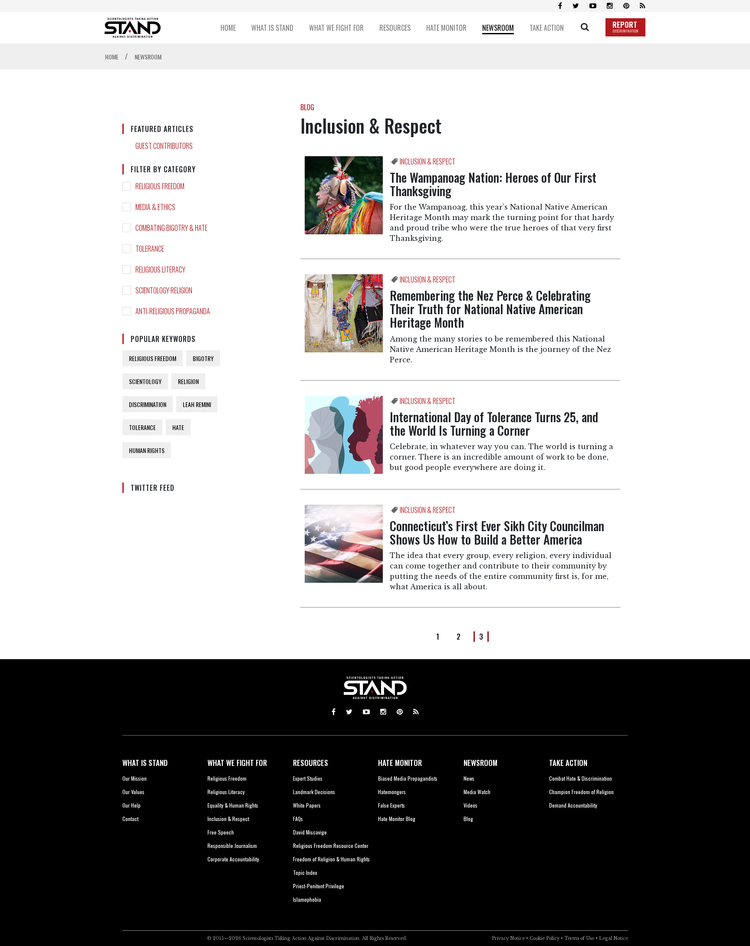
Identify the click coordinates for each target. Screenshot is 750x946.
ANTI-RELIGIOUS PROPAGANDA (172, 311)
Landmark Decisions (314, 791)
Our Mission (134, 778)
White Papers (307, 805)
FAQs (298, 818)
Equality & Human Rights (232, 805)
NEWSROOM (480, 762)
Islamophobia (307, 899)
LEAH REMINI (197, 404)
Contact (130, 818)
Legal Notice (613, 938)
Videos (470, 805)
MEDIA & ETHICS (155, 207)
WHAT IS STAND (145, 762)
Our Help (131, 805)
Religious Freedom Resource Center (330, 845)
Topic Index (305, 872)
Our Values (133, 791)
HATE (178, 427)
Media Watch (477, 791)
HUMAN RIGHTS (146, 450)
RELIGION (188, 381)
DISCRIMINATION (147, 404)
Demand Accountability (573, 805)
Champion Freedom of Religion (581, 791)
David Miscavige (310, 832)
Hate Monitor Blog (396, 818)
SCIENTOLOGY (145, 381)
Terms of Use (579, 938)
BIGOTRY (203, 358)
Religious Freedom (227, 778)
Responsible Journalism (232, 845)
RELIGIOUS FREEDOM (159, 186)
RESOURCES (310, 762)
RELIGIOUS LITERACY (160, 269)
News (469, 778)
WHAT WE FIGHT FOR (237, 762)
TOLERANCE (149, 248)
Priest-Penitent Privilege (318, 886)
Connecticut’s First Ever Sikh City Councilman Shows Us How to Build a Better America (497, 532)
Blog (468, 818)
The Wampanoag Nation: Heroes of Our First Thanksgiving (493, 184)
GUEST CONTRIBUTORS (164, 146)
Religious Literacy (226, 791)
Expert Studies (307, 778)
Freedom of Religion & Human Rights (331, 859)
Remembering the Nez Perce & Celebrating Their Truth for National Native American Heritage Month (490, 308)
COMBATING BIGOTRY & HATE (171, 228)
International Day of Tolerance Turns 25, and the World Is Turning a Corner (494, 423)
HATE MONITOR (400, 762)
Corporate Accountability (233, 859)
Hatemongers (392, 791)
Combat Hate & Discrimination (580, 778)
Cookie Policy (544, 938)
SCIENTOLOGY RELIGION (163, 290)
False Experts (391, 805)
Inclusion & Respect (228, 818)
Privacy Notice (508, 938)
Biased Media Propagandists (408, 778)
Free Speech (220, 832)
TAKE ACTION (568, 762)
